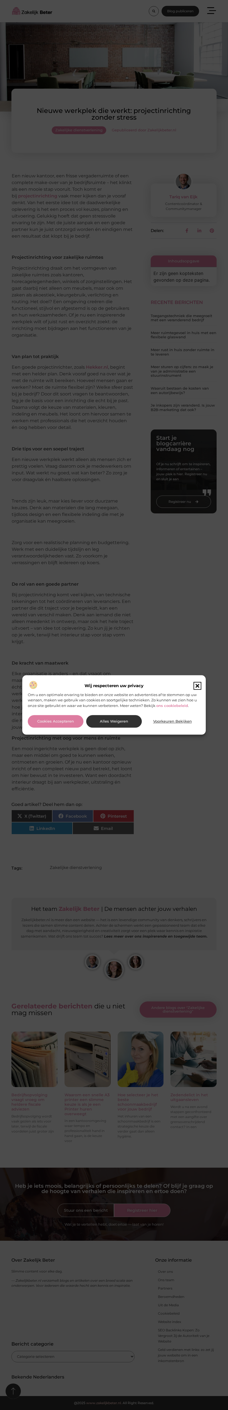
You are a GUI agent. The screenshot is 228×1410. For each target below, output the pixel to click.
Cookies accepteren (55, 721)
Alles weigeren (114, 721)
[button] (197, 686)
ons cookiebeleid (172, 705)
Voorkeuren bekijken (172, 721)
